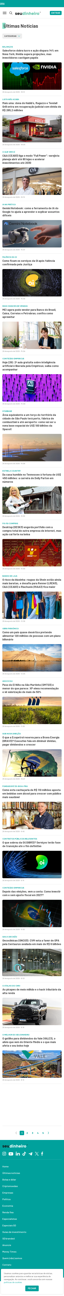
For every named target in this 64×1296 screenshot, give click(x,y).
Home (5, 1166)
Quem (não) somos (12, 1258)
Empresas (7, 1192)
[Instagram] (4, 1153)
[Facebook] (42, 1153)
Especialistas (9, 1218)
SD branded (8, 1238)
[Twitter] (37, 1153)
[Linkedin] (18, 1153)
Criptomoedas (10, 1186)
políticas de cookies (13, 1282)
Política (6, 1199)
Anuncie (6, 1245)
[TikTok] (24, 1153)
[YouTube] (10, 1153)
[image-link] (32, 76)
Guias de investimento (14, 1231)
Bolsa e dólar (9, 1179)
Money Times (9, 1251)
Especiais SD (9, 1225)
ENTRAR (55, 13)
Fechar (32, 1288)
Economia (7, 1205)
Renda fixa (8, 1212)
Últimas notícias (11, 1173)
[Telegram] (30, 1153)
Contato (6, 1264)
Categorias (10, 36)
